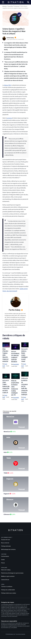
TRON (5, 473)
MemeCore (7, 432)
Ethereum (7, 514)
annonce (9, 118)
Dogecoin (6, 494)
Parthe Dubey (14, 310)
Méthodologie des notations (8, 549)
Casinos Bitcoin (5, 579)
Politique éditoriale (6, 546)
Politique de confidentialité (8, 589)
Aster (5, 452)
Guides (3, 559)
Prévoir (3, 563)
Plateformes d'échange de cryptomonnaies (12, 573)
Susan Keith (16, 364)
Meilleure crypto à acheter (8, 576)
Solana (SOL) (7, 85)
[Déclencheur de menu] (3, 2)
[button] (28, 2)
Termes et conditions (6, 586)
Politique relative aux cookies (8, 593)
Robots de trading (5, 569)
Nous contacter (5, 542)
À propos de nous (5, 539)
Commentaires (5, 556)
